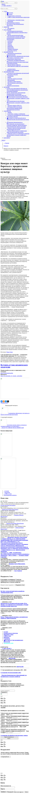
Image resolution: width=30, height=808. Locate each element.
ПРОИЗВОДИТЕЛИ (8, 52)
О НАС (5, 11)
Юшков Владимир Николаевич (10, 509)
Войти (9, 738)
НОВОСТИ (6, 27)
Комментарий (4, 402)
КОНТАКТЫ (7, 137)
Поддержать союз (8, 643)
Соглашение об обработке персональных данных (14, 735)
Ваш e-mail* (23, 726)
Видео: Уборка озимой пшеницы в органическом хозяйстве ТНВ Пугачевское (14, 617)
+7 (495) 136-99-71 (6, 648)
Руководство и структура (11, 633)
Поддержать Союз (20, 585)
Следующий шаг (5, 756)
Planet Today (9, 352)
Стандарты (7, 638)
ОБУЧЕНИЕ (7, 87)
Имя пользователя (6, 786)
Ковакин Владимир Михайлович (15, 523)
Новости (6, 145)
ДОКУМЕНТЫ (7, 111)
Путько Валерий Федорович (8, 505)
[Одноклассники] (4, 401)
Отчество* (9, 720)
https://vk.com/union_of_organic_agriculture (11, 376)
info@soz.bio (12, 658)
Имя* (8, 714)
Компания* (9, 723)
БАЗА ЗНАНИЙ (7, 29)
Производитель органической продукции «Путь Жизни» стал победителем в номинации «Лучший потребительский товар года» (14, 605)
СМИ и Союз (7, 636)
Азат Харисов (18, 570)
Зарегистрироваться (9, 737)
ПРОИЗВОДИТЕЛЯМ (9, 71)
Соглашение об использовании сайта (11, 672)
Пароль (3, 789)
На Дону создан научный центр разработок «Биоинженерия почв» (12, 591)
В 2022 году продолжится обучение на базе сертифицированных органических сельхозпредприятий (17, 90)
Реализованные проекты (13, 22)
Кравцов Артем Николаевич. (17, 563)
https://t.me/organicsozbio (7, 373)
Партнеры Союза (8, 634)
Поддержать (4, 692)
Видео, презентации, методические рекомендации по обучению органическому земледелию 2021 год (16, 94)
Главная (7, 143)
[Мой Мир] (6, 401)
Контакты (6, 637)
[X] (8, 401)
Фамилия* (9, 717)
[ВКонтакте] (1, 401)
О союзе (6, 631)
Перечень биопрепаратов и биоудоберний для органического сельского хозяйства (14, 676)
